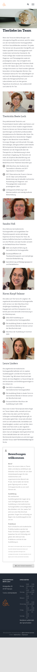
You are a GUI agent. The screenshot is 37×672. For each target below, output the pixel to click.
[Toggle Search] (28, 4)
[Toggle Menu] (33, 4)
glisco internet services (28, 632)
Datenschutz (17, 634)
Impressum (25, 634)
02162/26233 (12, 593)
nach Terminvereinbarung (22, 440)
